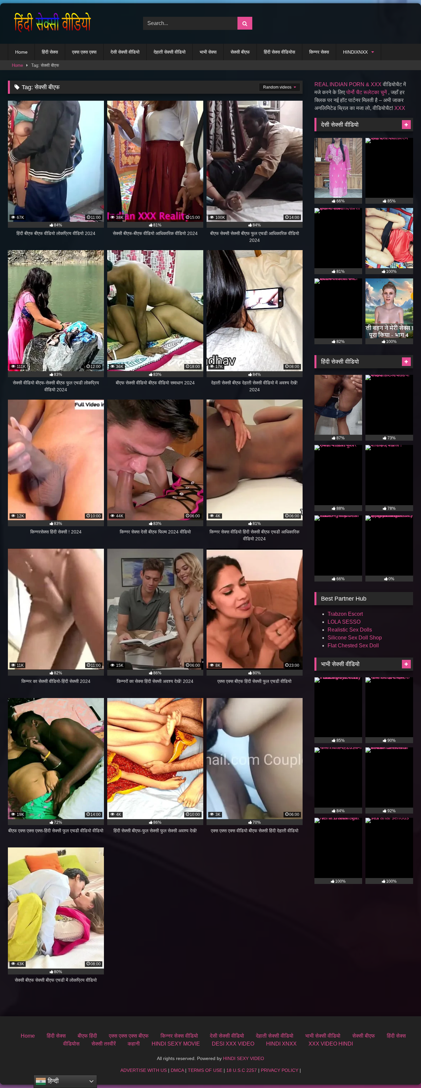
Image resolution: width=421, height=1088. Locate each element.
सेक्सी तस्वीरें (103, 1044)
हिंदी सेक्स (50, 52)
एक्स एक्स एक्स (84, 52)
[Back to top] (400, 1068)
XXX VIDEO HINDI (331, 1044)
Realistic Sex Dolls (350, 630)
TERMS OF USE (205, 1070)
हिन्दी (52, 1080)
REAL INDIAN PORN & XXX (348, 84)
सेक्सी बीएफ (240, 52)
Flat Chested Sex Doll (353, 645)
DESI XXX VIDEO (233, 1044)
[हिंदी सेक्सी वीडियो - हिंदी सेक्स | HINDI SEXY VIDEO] (50, 24)
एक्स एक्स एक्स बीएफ (129, 1036)
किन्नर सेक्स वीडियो (179, 1036)
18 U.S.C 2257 (241, 1070)
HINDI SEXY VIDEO (243, 1058)
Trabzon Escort (345, 614)
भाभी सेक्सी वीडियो (322, 1036)
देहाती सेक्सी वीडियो (170, 52)
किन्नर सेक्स (319, 52)
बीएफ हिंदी (87, 1036)
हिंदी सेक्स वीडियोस (279, 52)
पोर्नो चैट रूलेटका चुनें (366, 92)
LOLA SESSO (344, 622)
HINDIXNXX (355, 52)
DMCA (177, 1070)
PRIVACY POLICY (279, 1070)
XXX (399, 108)
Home (21, 52)
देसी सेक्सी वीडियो (125, 52)
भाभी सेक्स (208, 52)
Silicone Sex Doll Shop (355, 637)
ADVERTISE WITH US (143, 1070)
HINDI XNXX (281, 1044)
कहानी (134, 1044)
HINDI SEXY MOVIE (176, 1044)
